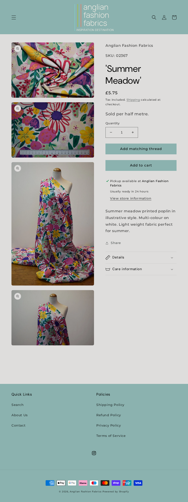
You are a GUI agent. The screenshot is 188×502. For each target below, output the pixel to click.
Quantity (112, 123)
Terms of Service (111, 436)
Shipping (133, 99)
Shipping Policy (110, 405)
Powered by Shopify (115, 491)
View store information (130, 198)
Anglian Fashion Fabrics (86, 491)
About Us (19, 415)
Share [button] (116, 243)
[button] (14, 17)
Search (17, 405)
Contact (18, 425)
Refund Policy (108, 415)
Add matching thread (141, 149)
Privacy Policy (108, 425)
